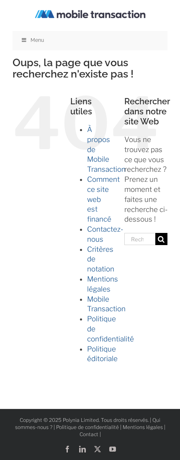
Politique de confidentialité (87, 427)
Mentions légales (143, 427)
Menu (37, 40)
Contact (89, 434)
